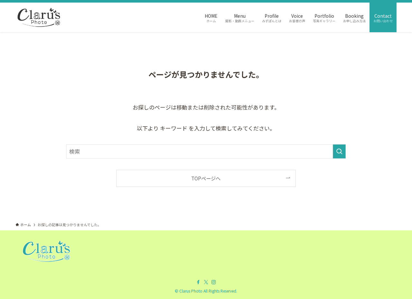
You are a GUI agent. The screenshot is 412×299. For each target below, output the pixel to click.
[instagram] (214, 282)
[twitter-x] (206, 282)
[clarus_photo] (38, 17)
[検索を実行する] (339, 151)
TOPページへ (205, 178)
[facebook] (198, 282)
